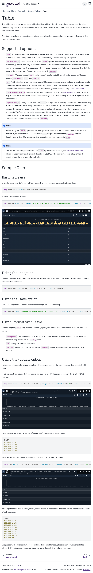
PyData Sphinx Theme (23, 569)
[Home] (4, 11)
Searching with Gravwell (16, 11)
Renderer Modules (34, 11)
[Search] (84, 4)
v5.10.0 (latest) (30, 4)
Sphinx (17, 565)
